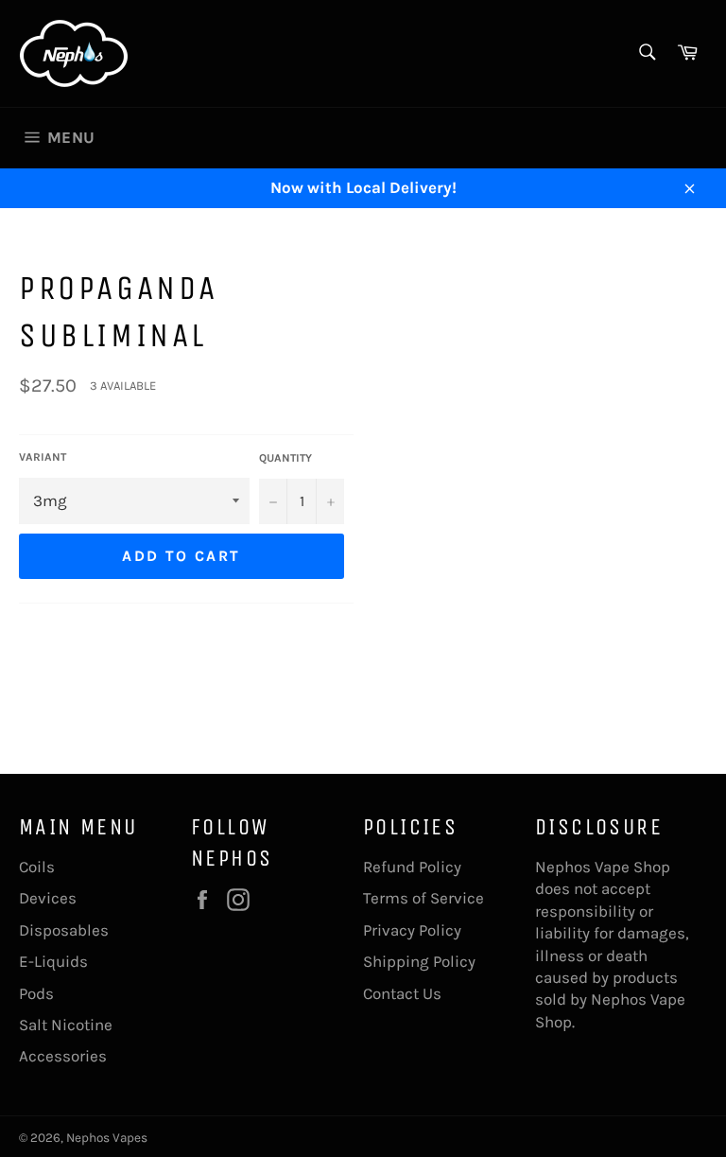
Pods (36, 993)
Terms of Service (423, 897)
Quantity (285, 458)
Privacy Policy (412, 929)
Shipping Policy (419, 961)
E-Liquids (53, 961)
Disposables (64, 929)
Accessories (63, 1055)
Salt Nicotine (65, 1024)
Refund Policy (412, 866)
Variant (42, 457)
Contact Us (402, 993)
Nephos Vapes (106, 1138)
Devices (48, 897)
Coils (37, 866)
